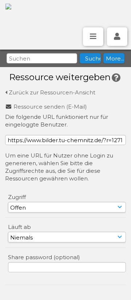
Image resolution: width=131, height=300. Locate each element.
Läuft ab (19, 226)
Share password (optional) (44, 257)
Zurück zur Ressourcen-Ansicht (51, 92)
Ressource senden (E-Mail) (50, 106)
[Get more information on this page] (116, 78)
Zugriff (17, 197)
